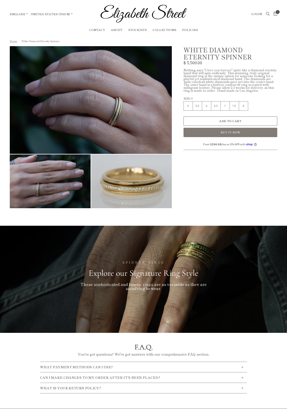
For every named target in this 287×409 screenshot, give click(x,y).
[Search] (268, 14)
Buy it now (230, 132)
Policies (190, 30)
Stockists (137, 30)
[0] (274, 14)
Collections (164, 30)
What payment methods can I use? (76, 367)
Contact (97, 30)
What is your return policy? (70, 388)
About (116, 30)
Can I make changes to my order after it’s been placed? (100, 377)
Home (13, 41)
